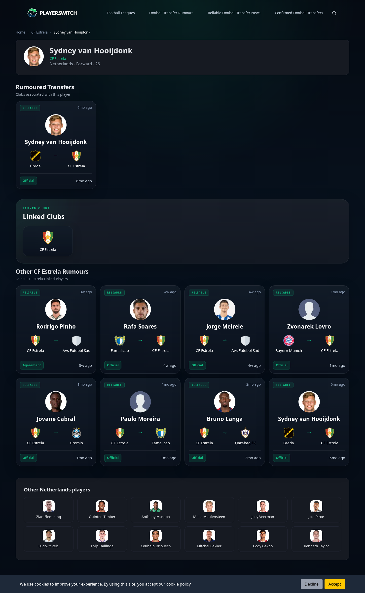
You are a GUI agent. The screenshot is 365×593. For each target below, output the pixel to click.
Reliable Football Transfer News (234, 12)
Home (20, 32)
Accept (334, 584)
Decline (312, 584)
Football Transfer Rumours (171, 12)
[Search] (334, 13)
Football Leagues (121, 12)
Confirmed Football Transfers (299, 12)
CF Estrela (58, 58)
